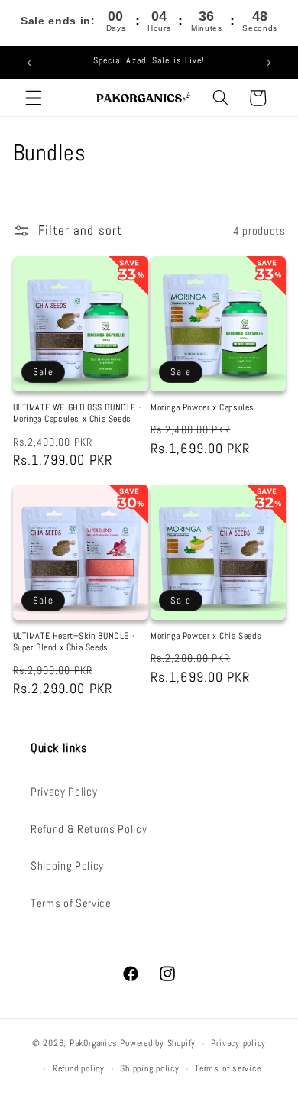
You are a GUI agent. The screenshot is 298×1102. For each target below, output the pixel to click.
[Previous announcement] (30, 62)
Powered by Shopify (158, 1044)
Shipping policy (150, 1068)
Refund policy (79, 1068)
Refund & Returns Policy (89, 829)
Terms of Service (71, 903)
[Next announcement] (269, 62)
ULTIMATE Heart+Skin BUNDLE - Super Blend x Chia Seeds (74, 642)
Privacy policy (238, 1043)
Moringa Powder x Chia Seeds (206, 636)
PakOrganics (93, 1044)
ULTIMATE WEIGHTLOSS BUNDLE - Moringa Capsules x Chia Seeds (77, 414)
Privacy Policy (64, 791)
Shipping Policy (67, 865)
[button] (33, 97)
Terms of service (228, 1068)
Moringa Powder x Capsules (202, 407)
